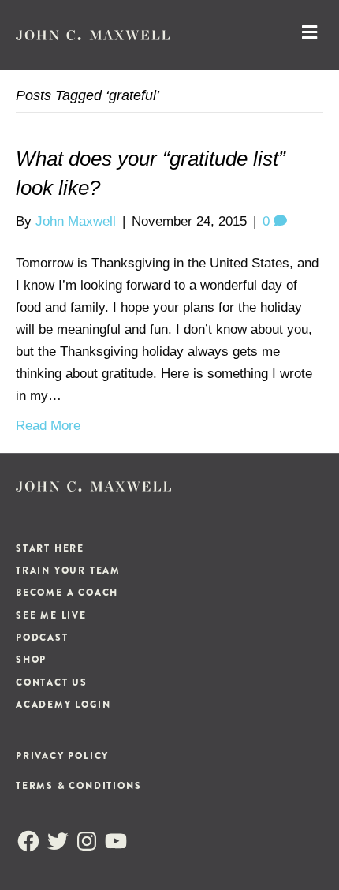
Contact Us (52, 682)
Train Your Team (68, 570)
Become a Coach (67, 592)
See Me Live (51, 615)
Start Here (50, 548)
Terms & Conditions (78, 786)
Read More (48, 425)
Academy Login (63, 704)
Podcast (42, 637)
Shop (31, 660)
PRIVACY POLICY (62, 756)
